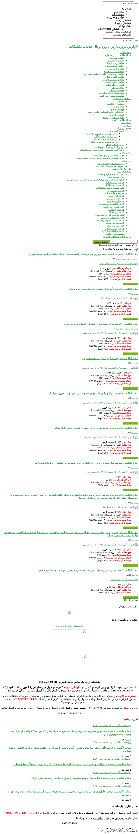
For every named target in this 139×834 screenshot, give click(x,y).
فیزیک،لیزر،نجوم (116, 196)
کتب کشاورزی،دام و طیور (112, 217)
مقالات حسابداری (116, 60)
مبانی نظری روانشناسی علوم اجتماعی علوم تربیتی (100, 158)
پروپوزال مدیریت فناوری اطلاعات (102, 133)
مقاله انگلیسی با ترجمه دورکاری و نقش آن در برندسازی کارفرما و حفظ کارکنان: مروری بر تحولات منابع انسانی (72, 764)
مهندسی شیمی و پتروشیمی (111, 96)
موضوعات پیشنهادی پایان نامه (117, 236)
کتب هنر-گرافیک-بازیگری (113, 231)
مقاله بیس (126, 123)
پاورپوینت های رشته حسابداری (110, 166)
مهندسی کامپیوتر (123, 259)
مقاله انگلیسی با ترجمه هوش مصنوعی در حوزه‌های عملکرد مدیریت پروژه (101, 324)
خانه (136, 245)
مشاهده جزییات (130, 284)
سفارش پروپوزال (122, 23)
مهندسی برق (118, 87)
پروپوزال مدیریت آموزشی (105, 139)
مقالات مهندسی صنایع (114, 71)
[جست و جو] (136, 3)
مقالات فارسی (124, 171)
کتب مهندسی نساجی (114, 228)
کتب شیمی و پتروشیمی (113, 206)
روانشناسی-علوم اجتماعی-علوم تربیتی (106, 112)
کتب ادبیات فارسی (115, 198)
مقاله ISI (127, 125)
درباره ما (126, 8)
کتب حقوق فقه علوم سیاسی (111, 204)
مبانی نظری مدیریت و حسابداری (109, 155)
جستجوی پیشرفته (122, 34)
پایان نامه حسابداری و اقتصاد (111, 174)
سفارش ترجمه (123, 20)
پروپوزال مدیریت (116, 131)
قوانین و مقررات (115, 17)
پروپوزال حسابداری (115, 144)
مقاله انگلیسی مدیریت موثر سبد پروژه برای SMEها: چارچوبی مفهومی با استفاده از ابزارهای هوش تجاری (85, 463)
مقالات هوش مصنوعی (114, 66)
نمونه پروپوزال (124, 128)
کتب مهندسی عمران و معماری (110, 220)
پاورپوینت (126, 160)
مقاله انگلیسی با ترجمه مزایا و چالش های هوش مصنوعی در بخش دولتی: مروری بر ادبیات (93, 393)
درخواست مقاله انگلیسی (118, 31)
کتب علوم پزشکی (116, 212)
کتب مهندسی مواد (115, 225)
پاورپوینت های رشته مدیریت (111, 163)
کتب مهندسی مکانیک (114, 185)
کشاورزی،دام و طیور (114, 85)
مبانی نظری (125, 152)
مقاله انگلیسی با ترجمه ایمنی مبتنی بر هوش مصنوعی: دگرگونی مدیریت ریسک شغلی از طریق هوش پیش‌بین (83, 254)
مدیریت (120, 101)
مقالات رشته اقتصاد (115, 63)
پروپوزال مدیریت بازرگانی (105, 136)
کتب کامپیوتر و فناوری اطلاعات (110, 188)
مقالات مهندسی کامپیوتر (113, 79)
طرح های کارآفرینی (122, 169)
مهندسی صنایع (117, 109)
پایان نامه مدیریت (116, 177)
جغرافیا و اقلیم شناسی (113, 193)
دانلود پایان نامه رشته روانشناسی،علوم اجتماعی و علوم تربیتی (95, 179)
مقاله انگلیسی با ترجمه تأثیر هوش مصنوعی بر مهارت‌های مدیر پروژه (103, 289)
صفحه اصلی (125, 52)
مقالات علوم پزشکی (114, 77)
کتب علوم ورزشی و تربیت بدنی (109, 215)
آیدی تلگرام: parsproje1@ (111, 29)
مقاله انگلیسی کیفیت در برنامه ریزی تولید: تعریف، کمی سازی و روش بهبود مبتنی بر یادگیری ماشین (88, 570)
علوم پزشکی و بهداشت (113, 117)
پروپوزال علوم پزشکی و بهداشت (109, 147)
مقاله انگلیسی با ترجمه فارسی (117, 55)
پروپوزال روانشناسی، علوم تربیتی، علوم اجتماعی (101, 150)
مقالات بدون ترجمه (122, 98)
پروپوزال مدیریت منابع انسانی (103, 142)
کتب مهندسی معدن (115, 223)
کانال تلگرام (125, 26)
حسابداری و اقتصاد (115, 104)
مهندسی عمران (117, 90)
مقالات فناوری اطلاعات (113, 82)
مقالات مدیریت (117, 58)
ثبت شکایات (118, 14)
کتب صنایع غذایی (116, 209)
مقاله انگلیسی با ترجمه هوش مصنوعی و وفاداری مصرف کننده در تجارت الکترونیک (96, 428)
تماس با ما (119, 11)
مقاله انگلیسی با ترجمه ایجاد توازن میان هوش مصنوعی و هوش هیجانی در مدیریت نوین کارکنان (80, 777)
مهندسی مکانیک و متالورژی (111, 93)
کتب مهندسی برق (116, 190)
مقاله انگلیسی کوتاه (121, 120)
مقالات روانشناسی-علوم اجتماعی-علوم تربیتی (103, 74)
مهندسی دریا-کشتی (115, 234)
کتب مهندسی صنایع (115, 182)
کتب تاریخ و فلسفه (115, 201)
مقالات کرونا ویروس (115, 68)
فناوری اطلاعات (117, 114)
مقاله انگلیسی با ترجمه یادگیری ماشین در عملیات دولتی (110, 358)
